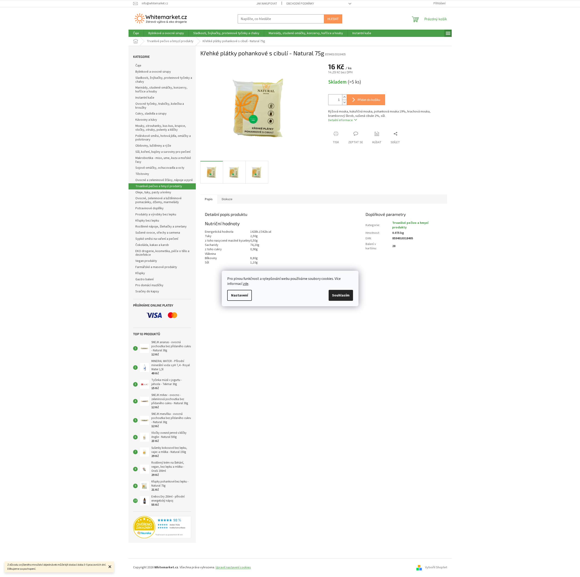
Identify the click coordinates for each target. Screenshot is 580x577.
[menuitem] (136, 33)
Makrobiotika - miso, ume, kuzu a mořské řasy (163, 160)
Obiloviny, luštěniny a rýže (153, 145)
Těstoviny (142, 174)
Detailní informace (340, 120)
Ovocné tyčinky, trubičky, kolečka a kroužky (159, 106)
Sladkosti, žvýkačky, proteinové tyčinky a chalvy (163, 80)
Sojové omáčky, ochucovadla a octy (159, 168)
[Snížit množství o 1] (344, 102)
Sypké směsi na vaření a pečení (156, 239)
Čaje (138, 65)
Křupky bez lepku (147, 220)
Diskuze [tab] (227, 199)
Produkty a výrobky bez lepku (155, 214)
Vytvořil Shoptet (436, 567)
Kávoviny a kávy (146, 119)
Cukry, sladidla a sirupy (151, 113)
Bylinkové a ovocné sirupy (153, 71)
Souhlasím (341, 295)
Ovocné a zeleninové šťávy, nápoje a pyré (164, 180)
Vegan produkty (146, 261)
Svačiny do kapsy (147, 291)
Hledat (333, 19)
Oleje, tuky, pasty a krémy (153, 192)
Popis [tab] (209, 199)
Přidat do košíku (369, 100)
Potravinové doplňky (149, 208)
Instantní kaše (144, 97)
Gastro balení (144, 279)
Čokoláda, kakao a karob (152, 245)
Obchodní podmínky (300, 4)
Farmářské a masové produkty (156, 267)
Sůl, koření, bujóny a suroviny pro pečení (163, 152)
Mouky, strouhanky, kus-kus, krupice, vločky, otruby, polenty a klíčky (160, 128)
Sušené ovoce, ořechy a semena (157, 232)
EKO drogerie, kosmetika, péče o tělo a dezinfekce (162, 253)
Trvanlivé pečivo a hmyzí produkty (158, 186)
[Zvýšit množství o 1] (344, 97)
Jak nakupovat (266, 4)
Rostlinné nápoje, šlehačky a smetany (161, 226)
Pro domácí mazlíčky (149, 285)
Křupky (140, 273)
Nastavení (239, 295)
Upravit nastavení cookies (233, 567)
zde (245, 283)
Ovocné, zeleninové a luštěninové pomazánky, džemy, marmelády (158, 200)
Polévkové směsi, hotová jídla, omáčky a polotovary (163, 138)
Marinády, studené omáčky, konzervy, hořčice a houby (161, 89)
